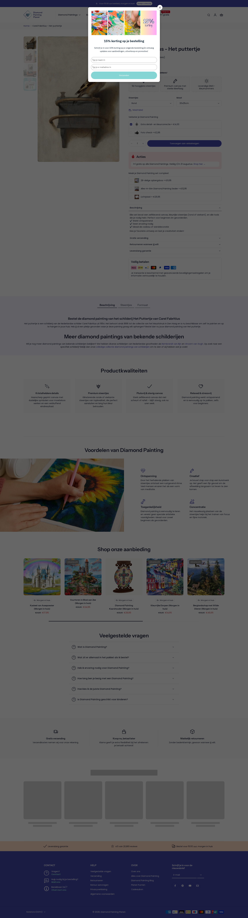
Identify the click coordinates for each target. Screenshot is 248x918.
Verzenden (124, 75)
